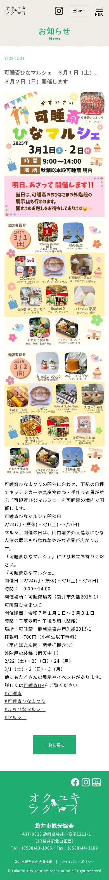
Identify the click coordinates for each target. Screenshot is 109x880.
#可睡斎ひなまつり (25, 701)
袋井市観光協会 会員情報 (33, 861)
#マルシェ (15, 717)
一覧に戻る (54, 745)
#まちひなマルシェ (25, 709)
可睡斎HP (33, 685)
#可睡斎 (13, 693)
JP (80, 11)
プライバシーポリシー (77, 861)
